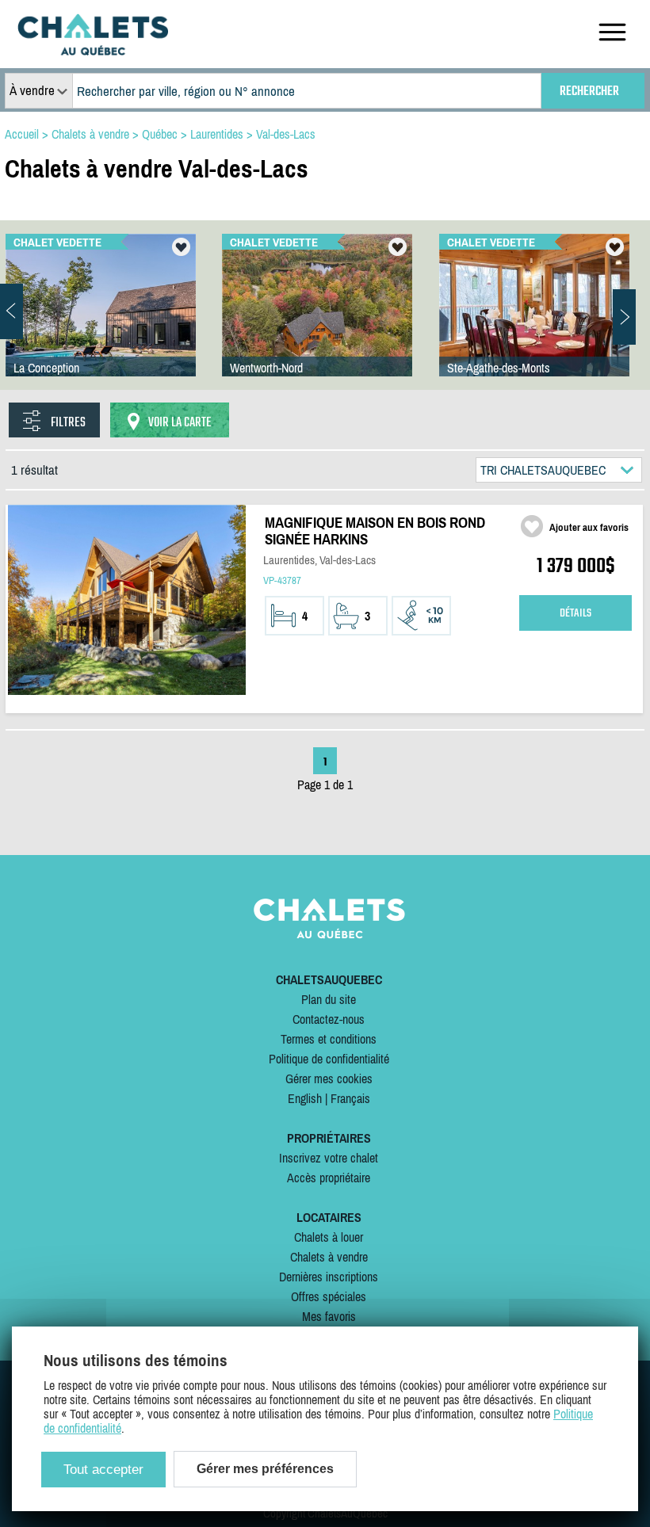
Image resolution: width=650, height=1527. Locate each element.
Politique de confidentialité (329, 1059)
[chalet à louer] (92, 51)
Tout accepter (103, 1469)
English (305, 1098)
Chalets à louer (328, 1237)
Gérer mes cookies (329, 1078)
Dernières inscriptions (328, 1276)
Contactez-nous (328, 1019)
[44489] (101, 321)
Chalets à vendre (329, 1257)
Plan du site (328, 999)
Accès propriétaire (328, 1177)
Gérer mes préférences (265, 1468)
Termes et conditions (329, 1039)
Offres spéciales (328, 1296)
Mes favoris (329, 1316)
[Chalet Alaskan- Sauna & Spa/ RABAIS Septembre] (317, 321)
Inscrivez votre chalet (328, 1158)
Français (350, 1098)
